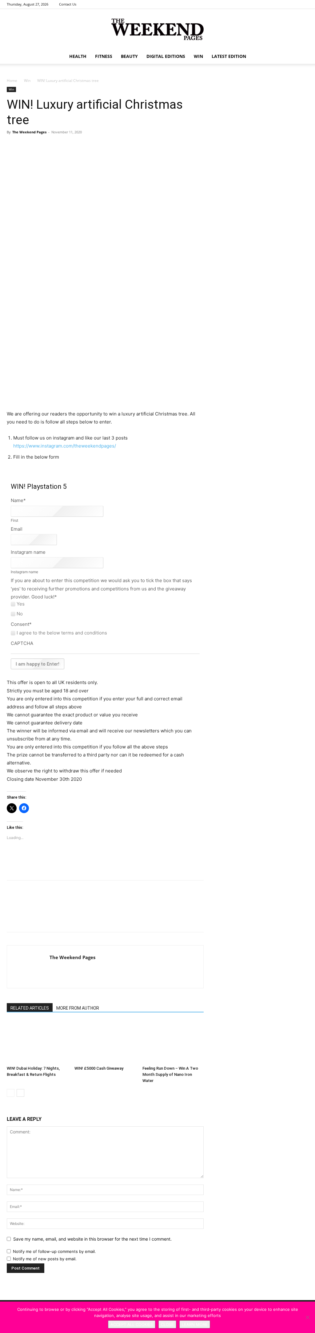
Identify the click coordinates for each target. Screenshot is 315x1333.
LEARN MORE (195, 1324)
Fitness (103, 56)
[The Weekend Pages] (157, 29)
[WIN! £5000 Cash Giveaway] (105, 1042)
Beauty (129, 56)
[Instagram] (293, 4)
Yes (21, 604)
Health (77, 56)
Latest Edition (229, 56)
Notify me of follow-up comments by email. (54, 1251)
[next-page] (20, 1093)
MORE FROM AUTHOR (77, 1008)
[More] (97, 154)
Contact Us (67, 4)
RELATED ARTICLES (29, 1008)
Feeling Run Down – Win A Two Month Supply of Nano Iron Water (170, 1074)
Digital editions (165, 56)
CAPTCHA (22, 643)
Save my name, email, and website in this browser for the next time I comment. (92, 1239)
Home (12, 80)
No (20, 614)
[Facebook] (283, 4)
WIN (198, 56)
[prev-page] (10, 1093)
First (14, 520)
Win (27, 80)
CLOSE (167, 1324)
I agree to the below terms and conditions (62, 633)
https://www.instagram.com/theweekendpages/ (64, 446)
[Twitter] (303, 4)
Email (16, 529)
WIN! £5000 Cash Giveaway (98, 1068)
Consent (21, 624)
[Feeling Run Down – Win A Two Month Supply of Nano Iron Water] (173, 1042)
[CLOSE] (307, 1317)
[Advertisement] (105, 394)
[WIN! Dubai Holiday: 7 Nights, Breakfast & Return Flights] (37, 1042)
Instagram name (28, 552)
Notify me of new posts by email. (45, 1258)
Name (18, 500)
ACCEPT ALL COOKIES (131, 1324)
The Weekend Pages (29, 132)
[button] (300, 57)
